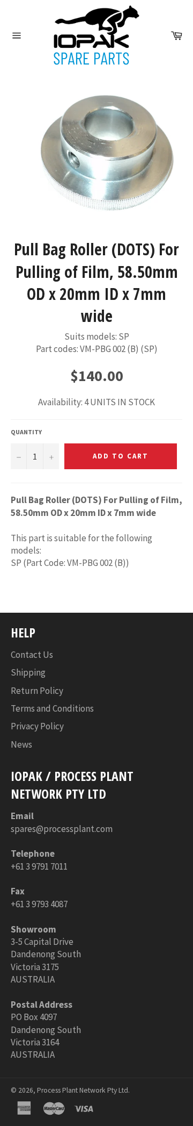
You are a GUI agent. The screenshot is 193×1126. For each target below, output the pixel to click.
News (21, 744)
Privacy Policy (37, 726)
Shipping (28, 672)
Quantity (26, 432)
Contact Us (32, 655)
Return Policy (37, 691)
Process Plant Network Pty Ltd (82, 1090)
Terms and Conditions (52, 708)
